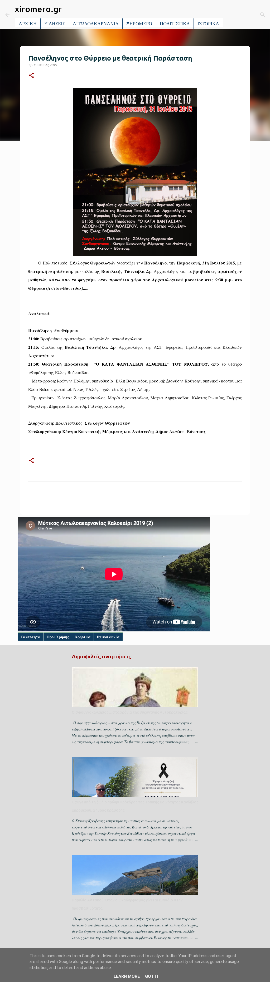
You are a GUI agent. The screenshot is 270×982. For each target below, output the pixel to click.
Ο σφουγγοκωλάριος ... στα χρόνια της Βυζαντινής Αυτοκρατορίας (129, 712)
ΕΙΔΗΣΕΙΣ (54, 23)
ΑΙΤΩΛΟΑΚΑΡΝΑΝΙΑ (96, 23)
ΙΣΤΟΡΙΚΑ (208, 23)
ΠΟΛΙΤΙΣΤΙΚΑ (175, 23)
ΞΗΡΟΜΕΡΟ (139, 23)
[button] (31, 75)
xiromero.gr (38, 9)
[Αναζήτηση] (231, 14)
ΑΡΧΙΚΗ (28, 23)
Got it (152, 976)
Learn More (127, 976)
